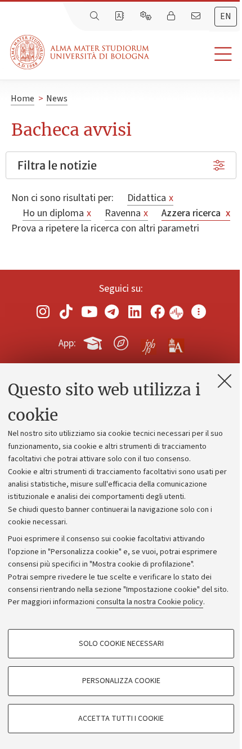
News (57, 98)
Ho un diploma (57, 213)
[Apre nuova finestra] (43, 312)
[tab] (225, 16)
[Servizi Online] (146, 16)
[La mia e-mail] (197, 16)
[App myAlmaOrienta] (121, 341)
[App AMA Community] (175, 342)
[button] (195, 54)
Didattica (150, 198)
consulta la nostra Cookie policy (149, 602)
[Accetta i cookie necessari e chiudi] (225, 381)
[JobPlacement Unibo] (148, 341)
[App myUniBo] (94, 341)
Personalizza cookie (121, 680)
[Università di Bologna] (80, 52)
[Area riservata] (172, 16)
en (225, 16)
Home (22, 98)
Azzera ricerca (196, 213)
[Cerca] (95, 16)
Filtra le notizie (57, 165)
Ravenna (126, 213)
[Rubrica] (120, 16)
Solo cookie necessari (121, 643)
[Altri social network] (199, 312)
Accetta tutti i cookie (121, 718)
